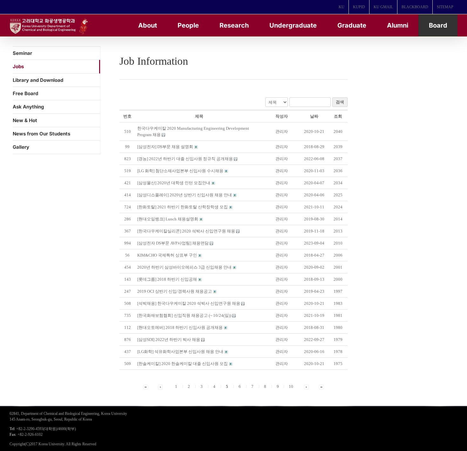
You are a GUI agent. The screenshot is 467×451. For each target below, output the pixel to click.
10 (291, 386)
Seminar (22, 53)
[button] (281, 131)
